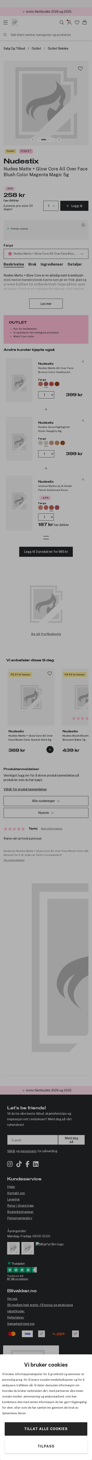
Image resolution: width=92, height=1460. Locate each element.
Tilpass (46, 1446)
